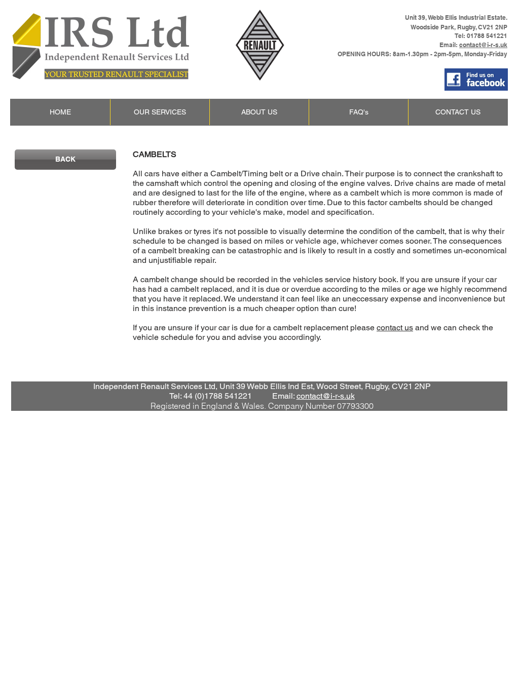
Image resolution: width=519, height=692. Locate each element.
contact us (395, 327)
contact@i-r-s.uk (483, 45)
